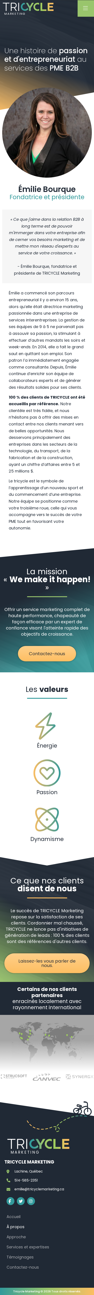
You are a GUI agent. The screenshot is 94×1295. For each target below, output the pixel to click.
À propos (15, 1226)
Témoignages (20, 1257)
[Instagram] (31, 1201)
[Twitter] (21, 1201)
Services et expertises (28, 1247)
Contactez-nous (23, 1267)
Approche (16, 1237)
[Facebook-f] (10, 1201)
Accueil (14, 1216)
